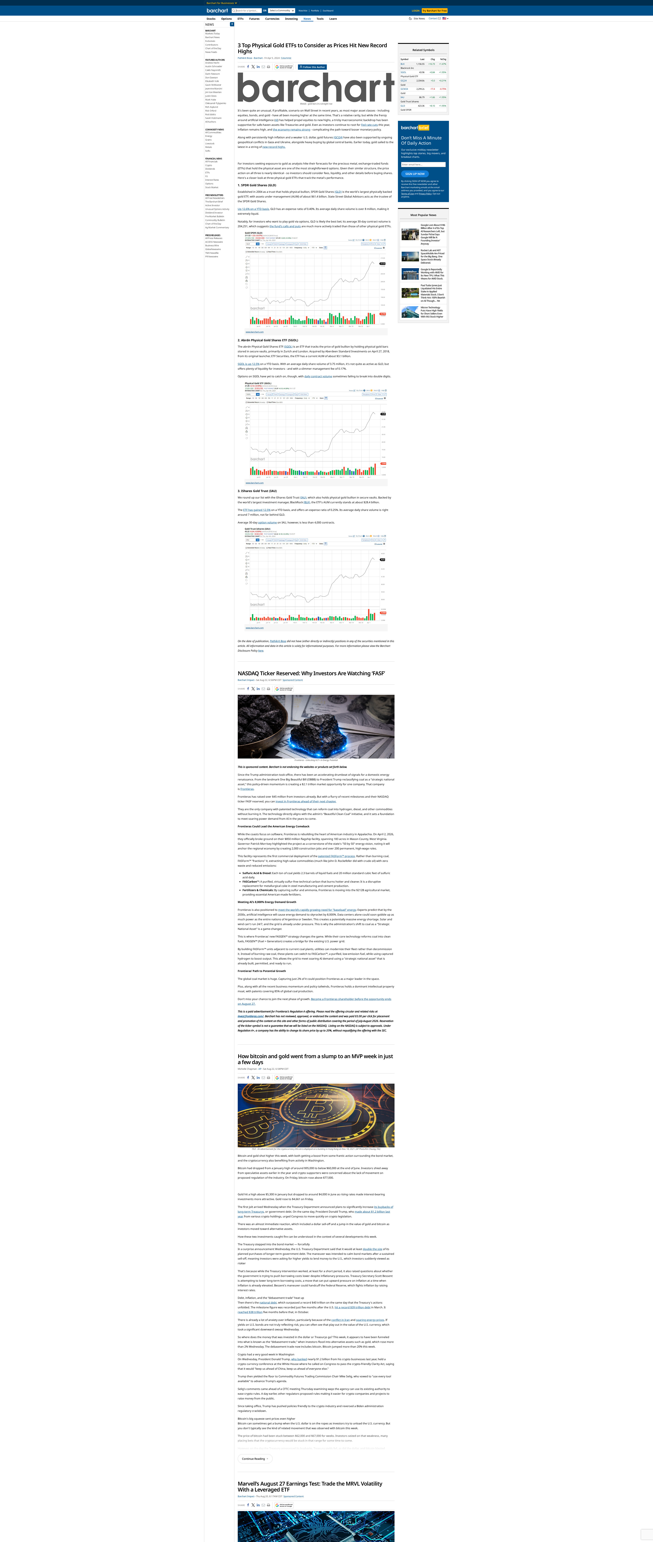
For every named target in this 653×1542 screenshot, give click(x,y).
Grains (208, 139)
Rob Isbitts (210, 114)
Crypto (208, 165)
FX (206, 176)
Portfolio (315, 10)
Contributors (211, 44)
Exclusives (210, 40)
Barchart (258, 57)
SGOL (403, 72)
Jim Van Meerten (213, 92)
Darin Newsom (212, 73)
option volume (267, 522)
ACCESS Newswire (214, 241)
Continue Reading (253, 1459)
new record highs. (274, 147)
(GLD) (338, 192)
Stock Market (211, 187)
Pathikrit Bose (278, 641)
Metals (208, 147)
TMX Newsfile (212, 252)
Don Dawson (211, 77)
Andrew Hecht (212, 62)
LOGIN (416, 10)
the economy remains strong (291, 129)
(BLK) (307, 502)
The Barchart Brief (214, 201)
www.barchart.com (255, 331)
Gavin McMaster (213, 84)
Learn (333, 19)
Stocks (211, 19)
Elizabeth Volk (212, 81)
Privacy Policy (425, 193)
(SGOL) (288, 346)
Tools (320, 19)
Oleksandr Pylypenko (215, 103)
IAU (402, 97)
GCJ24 (404, 80)
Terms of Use (407, 193)
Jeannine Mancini (213, 88)
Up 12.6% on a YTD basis (253, 209)
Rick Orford (210, 110)
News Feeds (211, 52)
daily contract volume (318, 376)
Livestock (209, 143)
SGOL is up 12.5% (248, 364)
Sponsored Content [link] (293, 680)
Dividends (210, 168)
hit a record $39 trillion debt (353, 1307)
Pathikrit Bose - (245, 57)
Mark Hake (210, 99)
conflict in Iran (340, 1320)
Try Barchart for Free (435, 10)
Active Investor (212, 205)
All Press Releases (213, 238)
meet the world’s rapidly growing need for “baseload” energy (317, 910)
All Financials (211, 161)
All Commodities (213, 132)
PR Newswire (211, 256)
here (260, 650)
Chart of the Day (213, 48)
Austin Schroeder (213, 66)
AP (259, 1068)
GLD (403, 105)
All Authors (210, 121)
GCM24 (404, 88)
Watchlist (303, 10)
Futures (254, 19)
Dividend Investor (214, 212)
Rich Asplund (211, 106)
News (307, 19)
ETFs (241, 19)
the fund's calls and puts (285, 226)
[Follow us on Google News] (283, 67)
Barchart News (212, 37)
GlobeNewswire (213, 249)
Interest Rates (212, 179)
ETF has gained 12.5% (257, 510)
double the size (372, 1249)
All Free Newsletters (214, 198)
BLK (403, 63)
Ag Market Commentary (217, 227)
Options (226, 19)
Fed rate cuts (369, 125)
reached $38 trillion (250, 1312)
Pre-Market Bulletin (214, 216)
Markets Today (212, 33)
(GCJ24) (338, 137)
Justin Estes (210, 95)
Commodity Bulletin (215, 220)
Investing (291, 19)
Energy (208, 135)
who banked (299, 1359)
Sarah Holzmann (213, 117)
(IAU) (303, 497)
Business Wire (212, 245)
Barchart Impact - (247, 680)
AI (276, 120)
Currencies (272, 19)
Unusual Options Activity (217, 209)
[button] (445, 18)
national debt (268, 1302)
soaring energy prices (370, 1320)
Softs (207, 150)
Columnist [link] (286, 57)
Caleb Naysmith (213, 70)
